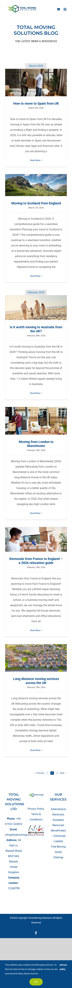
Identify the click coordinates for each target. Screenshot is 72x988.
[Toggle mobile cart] (58, 9)
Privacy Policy (36, 808)
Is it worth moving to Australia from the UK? (36, 308)
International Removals (58, 812)
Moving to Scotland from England (36, 185)
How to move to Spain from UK (36, 82)
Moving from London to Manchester (36, 421)
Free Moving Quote (58, 849)
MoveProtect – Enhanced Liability (58, 836)
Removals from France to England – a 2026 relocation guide (36, 539)
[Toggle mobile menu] (65, 9)
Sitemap (58, 857)
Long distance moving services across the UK (36, 658)
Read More (35, 160)
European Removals (58, 822)
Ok (36, 982)
